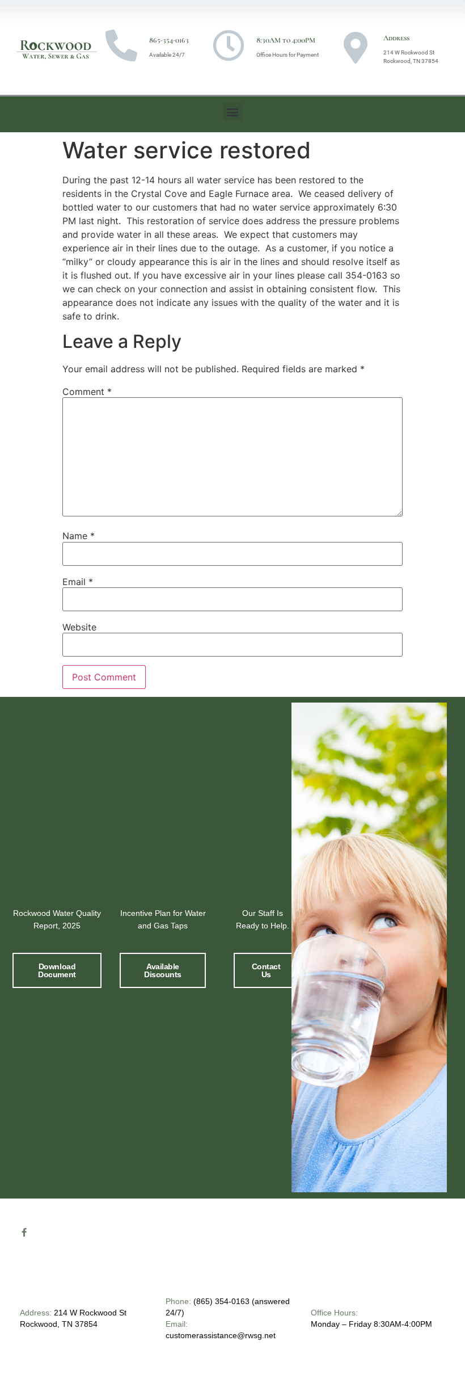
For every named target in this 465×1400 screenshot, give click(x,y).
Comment (87, 391)
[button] (232, 111)
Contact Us (266, 970)
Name (78, 535)
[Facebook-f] (24, 1232)
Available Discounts (162, 970)
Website (79, 627)
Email (77, 581)
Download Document (56, 970)
